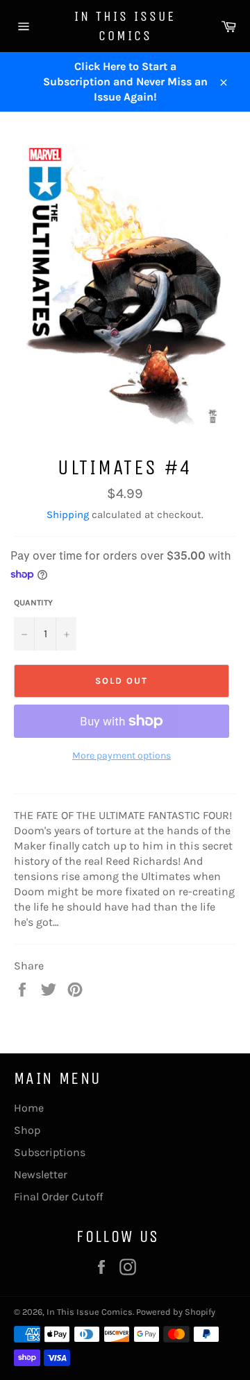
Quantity (33, 602)
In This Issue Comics (125, 26)
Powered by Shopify (175, 1311)
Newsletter (40, 1174)
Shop (27, 1130)
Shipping (68, 514)
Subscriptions (49, 1152)
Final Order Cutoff (58, 1196)
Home (29, 1107)
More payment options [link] (121, 755)
